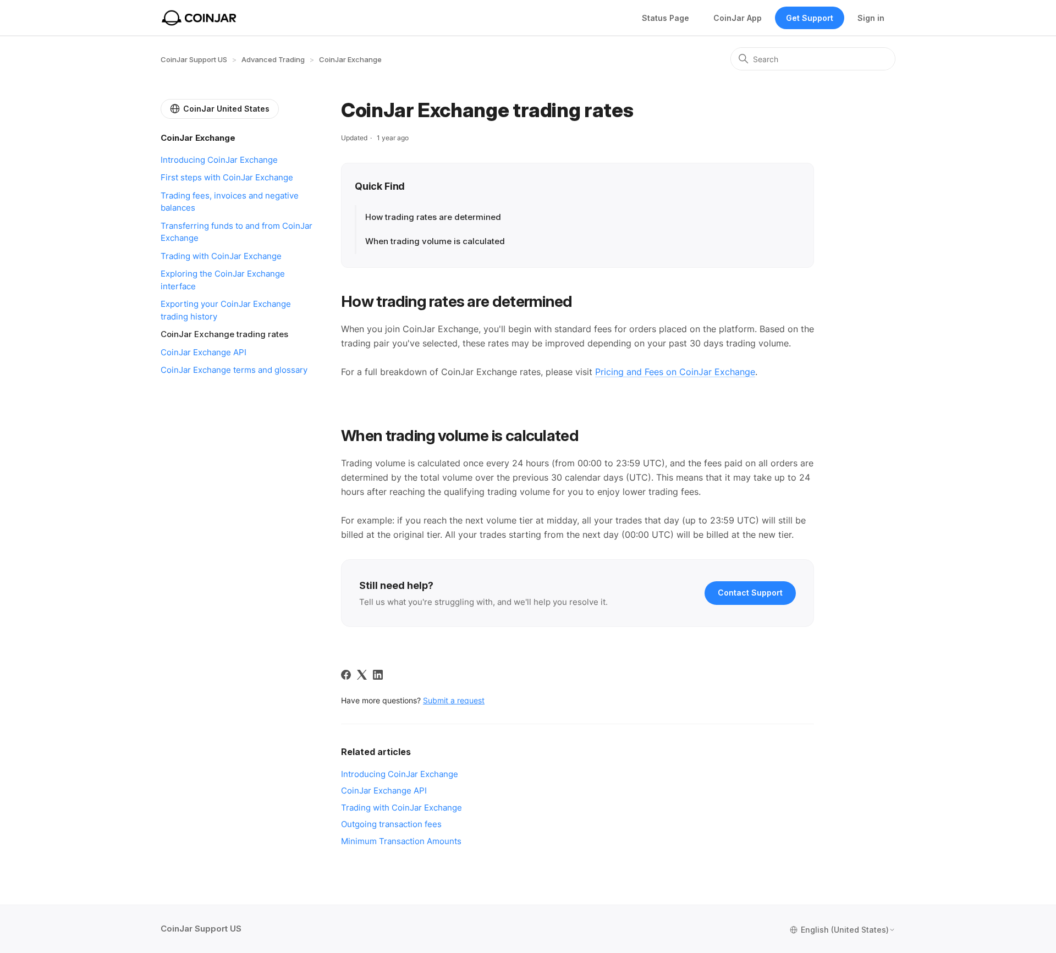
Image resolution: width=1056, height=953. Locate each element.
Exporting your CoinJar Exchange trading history (226, 310)
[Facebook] (346, 675)
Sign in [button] (870, 18)
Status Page (665, 18)
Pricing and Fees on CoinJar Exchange (675, 371)
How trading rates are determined (433, 217)
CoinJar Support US (194, 59)
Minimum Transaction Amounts (401, 841)
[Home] (199, 18)
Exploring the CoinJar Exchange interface (223, 279)
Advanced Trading (273, 59)
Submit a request (454, 700)
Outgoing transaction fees (391, 824)
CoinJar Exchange (350, 59)
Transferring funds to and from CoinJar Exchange (236, 232)
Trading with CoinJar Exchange (221, 256)
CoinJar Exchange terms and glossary (234, 370)
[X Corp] (362, 675)
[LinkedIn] (378, 675)
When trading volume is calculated (435, 241)
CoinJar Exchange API (203, 352)
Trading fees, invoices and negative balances (230, 201)
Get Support (809, 18)
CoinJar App (737, 18)
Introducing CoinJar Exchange (219, 160)
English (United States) (845, 930)
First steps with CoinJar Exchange (227, 177)
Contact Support (750, 592)
